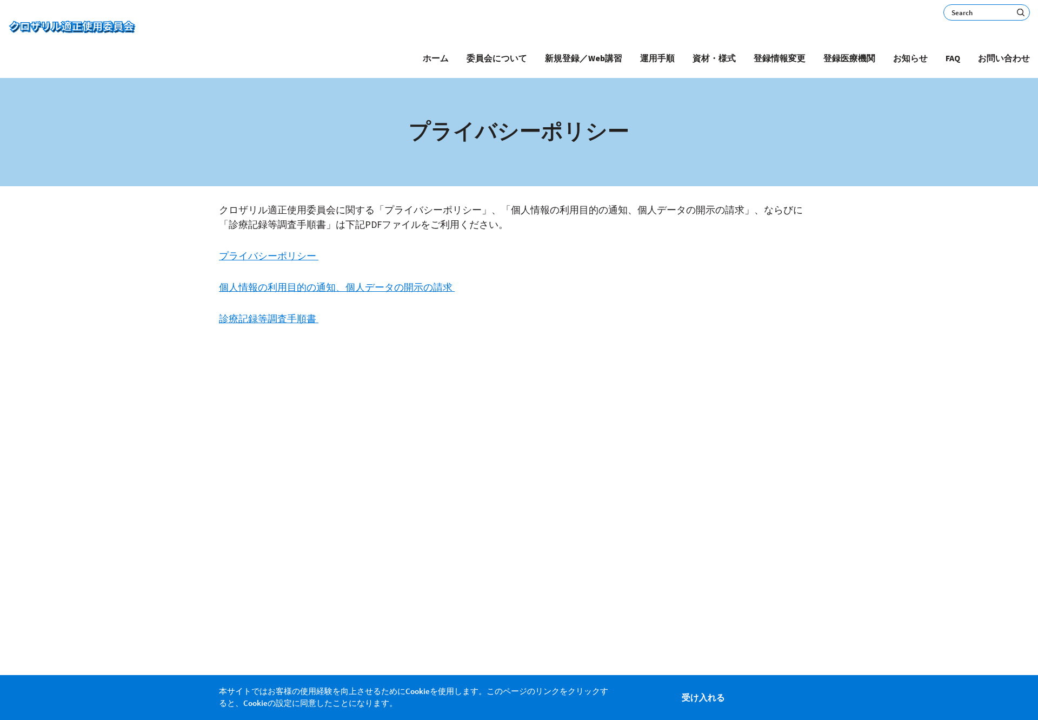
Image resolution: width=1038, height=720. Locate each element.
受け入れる (703, 697)
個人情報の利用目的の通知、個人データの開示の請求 (337, 287)
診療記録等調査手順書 (268, 318)
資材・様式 (714, 58)
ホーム (436, 58)
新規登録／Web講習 (583, 58)
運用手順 (657, 58)
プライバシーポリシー (268, 256)
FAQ (953, 58)
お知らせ (910, 58)
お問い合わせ (1004, 58)
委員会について (497, 58)
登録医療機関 (849, 58)
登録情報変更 (780, 58)
